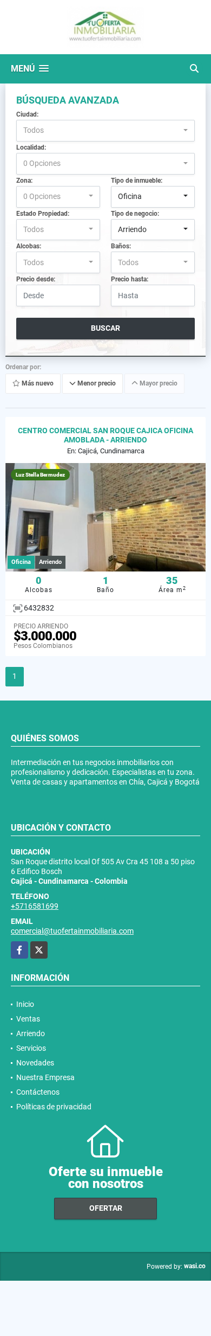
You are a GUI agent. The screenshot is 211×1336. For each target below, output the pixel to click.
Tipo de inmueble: (136, 180)
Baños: (121, 246)
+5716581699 (34, 906)
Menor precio (96, 384)
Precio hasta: (129, 279)
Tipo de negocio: (135, 213)
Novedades (35, 1062)
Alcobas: (28, 246)
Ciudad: (27, 114)
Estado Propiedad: (42, 213)
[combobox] (105, 131)
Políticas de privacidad (53, 1106)
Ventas (28, 1018)
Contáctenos (38, 1092)
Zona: (24, 180)
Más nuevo (37, 384)
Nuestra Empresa (45, 1077)
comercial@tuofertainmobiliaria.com (72, 931)
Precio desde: (35, 279)
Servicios (31, 1048)
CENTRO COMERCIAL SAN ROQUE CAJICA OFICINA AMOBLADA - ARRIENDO (105, 435)
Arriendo (30, 1033)
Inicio (25, 1004)
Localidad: (31, 147)
